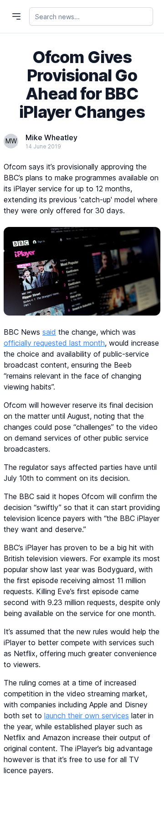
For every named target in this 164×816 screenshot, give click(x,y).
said (49, 332)
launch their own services (86, 715)
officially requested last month (54, 342)
